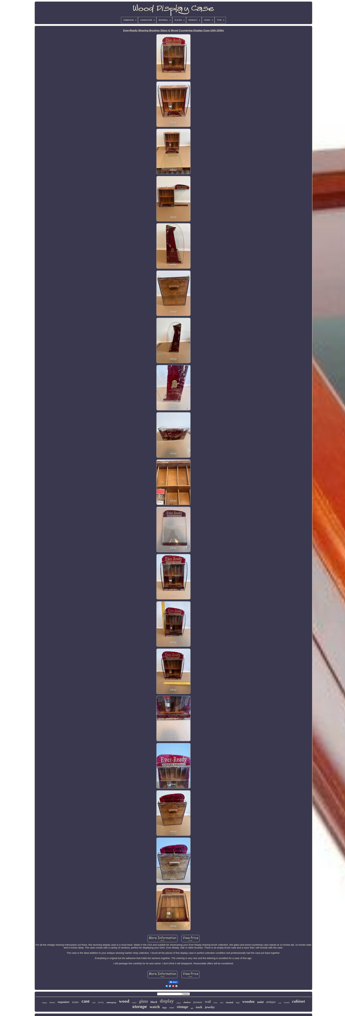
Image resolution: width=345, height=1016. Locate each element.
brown (52, 1002)
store (171, 1007)
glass (143, 1001)
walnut (179, 1003)
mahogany (111, 1002)
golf (192, 1008)
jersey (101, 1002)
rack (199, 1007)
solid (260, 1002)
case (86, 1001)
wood (124, 1001)
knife (279, 1003)
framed (286, 1003)
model (134, 1003)
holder (75, 1002)
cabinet (298, 1001)
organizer (63, 1002)
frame (215, 1003)
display (167, 1001)
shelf (93, 1003)
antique (271, 1002)
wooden (248, 1002)
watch (155, 1007)
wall (208, 1002)
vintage (182, 1007)
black (154, 1002)
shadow (187, 1002)
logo (164, 1007)
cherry (44, 1003)
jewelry (210, 1007)
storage (139, 1006)
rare (221, 1002)
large (238, 1003)
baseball (229, 1002)
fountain (197, 1002)
